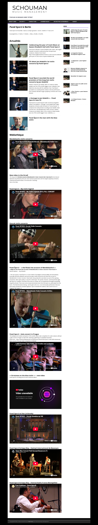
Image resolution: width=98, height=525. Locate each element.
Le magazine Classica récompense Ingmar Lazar (78, 53)
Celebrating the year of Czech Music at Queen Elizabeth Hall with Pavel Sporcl (44, 46)
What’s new (12, 21)
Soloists (22, 21)
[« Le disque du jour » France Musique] (66, 102)
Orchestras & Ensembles (61, 21)
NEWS (65, 26)
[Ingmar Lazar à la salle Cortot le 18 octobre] (66, 87)
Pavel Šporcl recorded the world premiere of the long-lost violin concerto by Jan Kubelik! (41, 80)
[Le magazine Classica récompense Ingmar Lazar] (66, 56)
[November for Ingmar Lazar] (66, 79)
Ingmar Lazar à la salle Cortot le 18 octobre (79, 84)
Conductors (32, 21)
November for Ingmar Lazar (78, 76)
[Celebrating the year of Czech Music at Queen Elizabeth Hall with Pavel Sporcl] (66, 33)
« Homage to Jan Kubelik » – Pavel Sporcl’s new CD (42, 99)
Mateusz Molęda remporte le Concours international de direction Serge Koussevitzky (79, 70)
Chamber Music (45, 21)
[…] (54, 113)
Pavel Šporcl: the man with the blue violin (43, 119)
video (16, 182)
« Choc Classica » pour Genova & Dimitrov (79, 92)
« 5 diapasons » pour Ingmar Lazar (78, 61)
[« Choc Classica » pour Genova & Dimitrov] (66, 94)
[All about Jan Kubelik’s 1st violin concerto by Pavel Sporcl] (66, 40)
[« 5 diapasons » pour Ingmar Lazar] (66, 63)
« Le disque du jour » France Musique (78, 99)
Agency (75, 21)
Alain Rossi (30, 521)
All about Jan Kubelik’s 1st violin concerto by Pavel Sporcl (41, 62)
